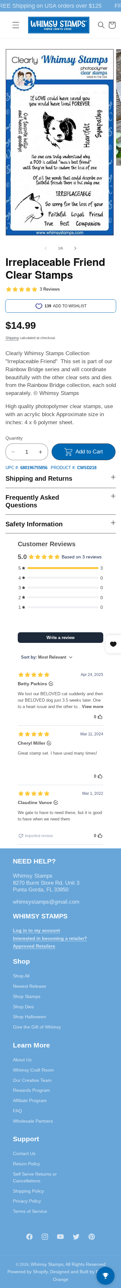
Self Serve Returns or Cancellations (35, 1177)
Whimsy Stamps (47, 1264)
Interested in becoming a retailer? (50, 938)
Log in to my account (36, 930)
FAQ (17, 1110)
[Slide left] (45, 248)
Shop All (21, 975)
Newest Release (29, 986)
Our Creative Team (32, 1080)
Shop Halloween (29, 1016)
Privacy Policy (27, 1201)
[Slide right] (75, 248)
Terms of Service (30, 1211)
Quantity (14, 438)
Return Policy (26, 1163)
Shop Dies (23, 1006)
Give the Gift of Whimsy (37, 1027)
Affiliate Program (30, 1100)
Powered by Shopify (27, 1271)
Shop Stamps (26, 996)
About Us (22, 1059)
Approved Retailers (34, 946)
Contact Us (24, 1153)
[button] (16, 25)
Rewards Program (31, 1090)
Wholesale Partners (33, 1121)
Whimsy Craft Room (33, 1070)
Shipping (12, 338)
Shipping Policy (28, 1191)
